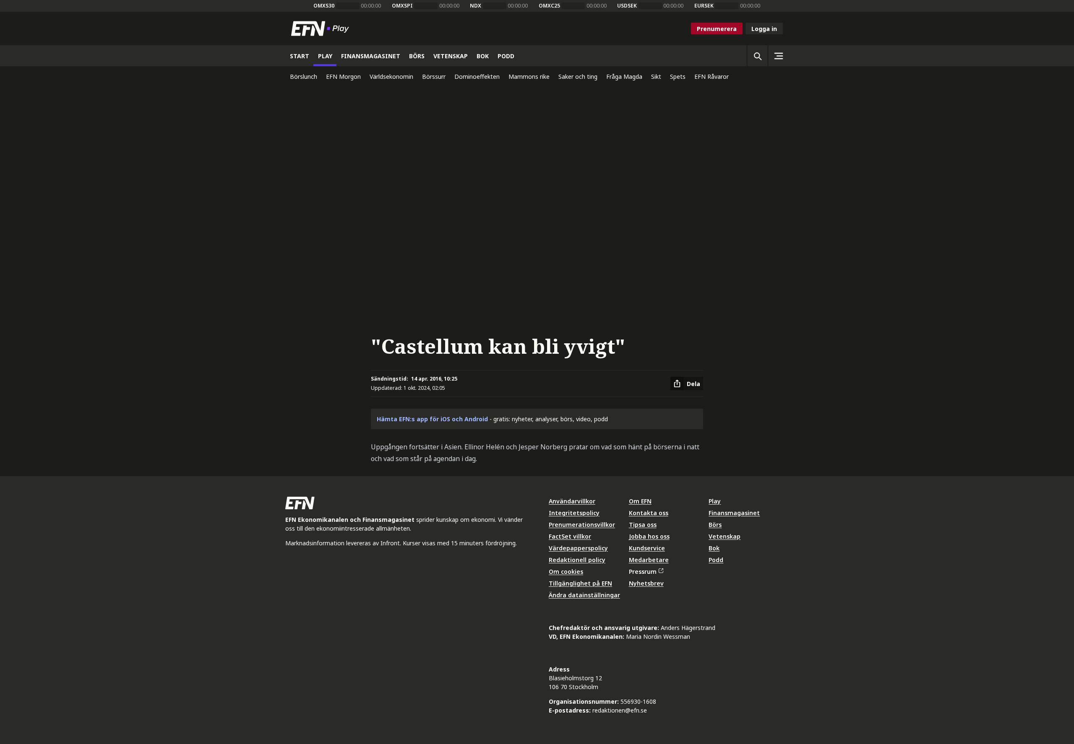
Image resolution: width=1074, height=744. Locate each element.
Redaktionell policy (577, 560)
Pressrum (643, 571)
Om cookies (566, 571)
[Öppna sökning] (757, 55)
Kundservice (647, 548)
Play (715, 501)
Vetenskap (724, 536)
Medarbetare (649, 560)
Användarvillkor (572, 501)
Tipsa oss (643, 525)
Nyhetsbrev (646, 583)
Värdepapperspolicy (578, 548)
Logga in (764, 29)
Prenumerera (717, 29)
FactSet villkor (570, 536)
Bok (714, 548)
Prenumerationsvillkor (582, 525)
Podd (716, 560)
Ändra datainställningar (584, 595)
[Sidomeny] (778, 55)
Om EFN (640, 501)
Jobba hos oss (649, 536)
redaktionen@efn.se (619, 710)
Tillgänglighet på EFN (580, 583)
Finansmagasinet (734, 513)
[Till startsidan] (321, 28)
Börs (715, 525)
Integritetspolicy (574, 513)
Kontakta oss (648, 513)
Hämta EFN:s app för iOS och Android (432, 419)
